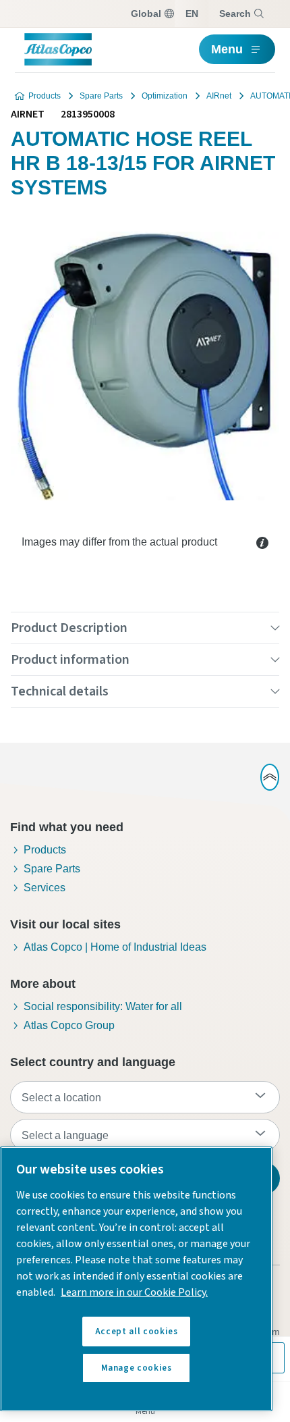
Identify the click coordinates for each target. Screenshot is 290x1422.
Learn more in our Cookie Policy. (134, 1292)
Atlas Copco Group (69, 1025)
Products (44, 96)
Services (44, 887)
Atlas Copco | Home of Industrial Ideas (115, 947)
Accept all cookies (136, 1331)
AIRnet (218, 96)
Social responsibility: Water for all (103, 1006)
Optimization (164, 96)
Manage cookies (136, 1368)
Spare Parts (101, 96)
